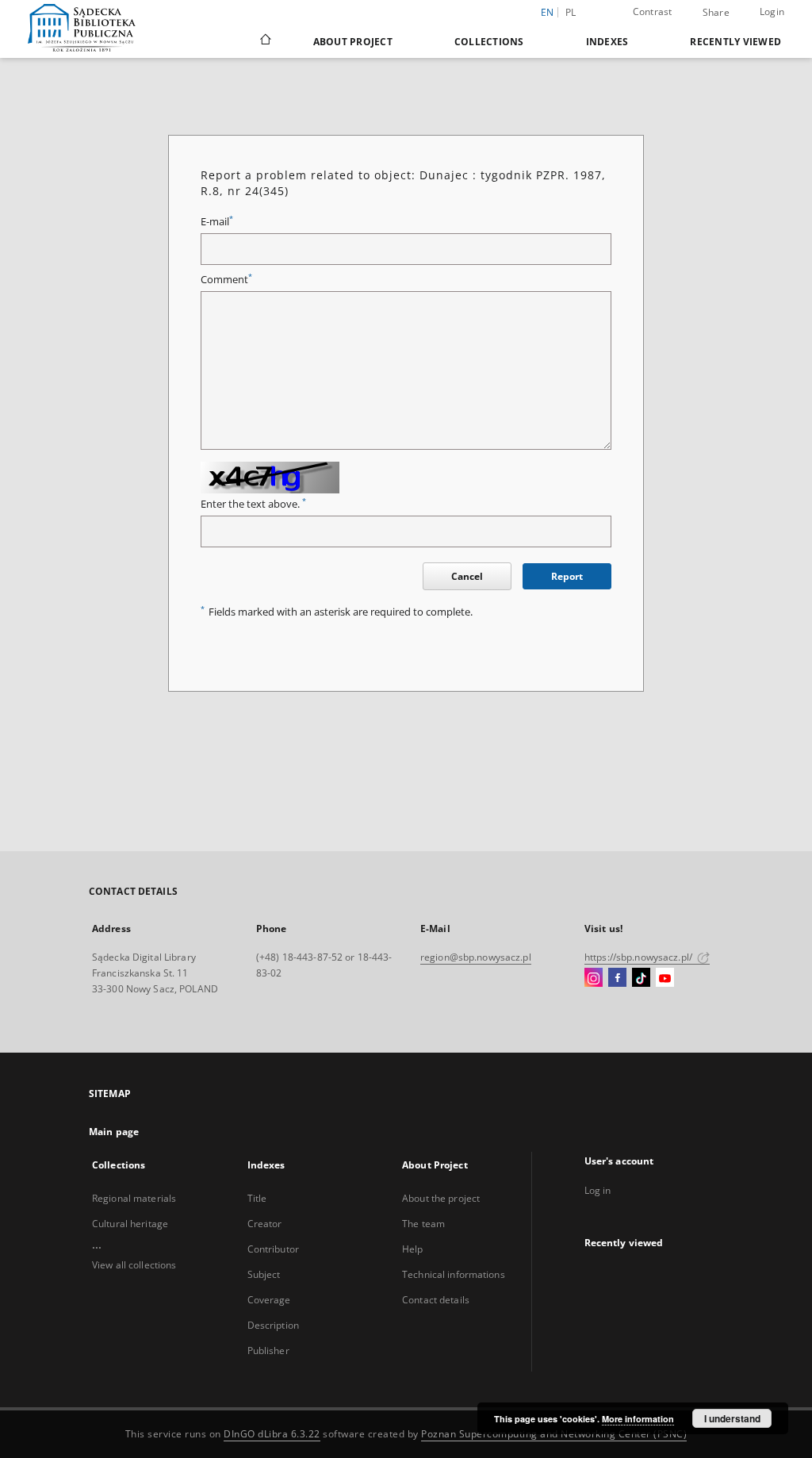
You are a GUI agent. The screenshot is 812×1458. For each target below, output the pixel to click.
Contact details (435, 1299)
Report (567, 576)
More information (638, 1419)
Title (257, 1198)
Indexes (607, 41)
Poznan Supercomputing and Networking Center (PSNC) (554, 1434)
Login (772, 11)
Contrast (652, 11)
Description (273, 1325)
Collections (489, 41)
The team (423, 1223)
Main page (114, 1131)
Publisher (268, 1350)
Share (716, 12)
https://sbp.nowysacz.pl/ (639, 957)
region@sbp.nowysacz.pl (475, 957)
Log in (597, 1190)
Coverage (269, 1299)
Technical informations (453, 1274)
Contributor (273, 1249)
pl (570, 12)
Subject (264, 1274)
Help (412, 1249)
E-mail (217, 221)
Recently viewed (735, 41)
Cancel (467, 576)
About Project (353, 41)
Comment (226, 279)
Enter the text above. (253, 504)
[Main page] (264, 41)
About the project (441, 1198)
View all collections (134, 1265)
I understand (732, 1418)
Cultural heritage (130, 1223)
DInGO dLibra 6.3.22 (272, 1434)
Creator (264, 1223)
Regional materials (134, 1198)
